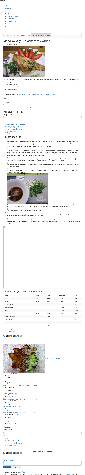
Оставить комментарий (9, 460)
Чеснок (11, 131)
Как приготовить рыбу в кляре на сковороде (15, 379)
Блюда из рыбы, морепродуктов (41, 35)
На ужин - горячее (32, 94)
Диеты (9, 13)
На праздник (40, 94)
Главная (9, 35)
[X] (7, 336)
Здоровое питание (13, 16)
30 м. (18, 86)
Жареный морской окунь (10, 420)
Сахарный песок (14, 129)
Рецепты (6, 5)
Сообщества (8, 8)
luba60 (10, 383)
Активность (7, 25)
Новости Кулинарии (13, 10)
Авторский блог (12, 21)
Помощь (6, 26)
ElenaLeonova (12, 396)
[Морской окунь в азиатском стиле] (24, 61)
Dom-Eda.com (21, 472)
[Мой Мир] (11, 336)
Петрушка (12, 133)
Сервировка (11, 18)
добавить (7, 467)
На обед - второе (21, 94)
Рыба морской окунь (15, 123)
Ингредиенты (8, 6)
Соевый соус (13, 128)
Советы (10, 11)
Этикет (10, 20)
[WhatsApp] (21, 336)
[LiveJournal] (14, 336)
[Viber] (18, 336)
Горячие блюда (25, 35)
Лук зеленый (13, 126)
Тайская (19, 91)
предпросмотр (16, 467)
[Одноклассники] (9, 336)
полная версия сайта (9, 471)
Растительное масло (16, 124)
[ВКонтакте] (4, 336)
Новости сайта (12, 15)
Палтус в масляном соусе (10, 393)
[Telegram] (16, 336)
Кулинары (7, 23)
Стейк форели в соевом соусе (11, 406)
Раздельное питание (50, 94)
